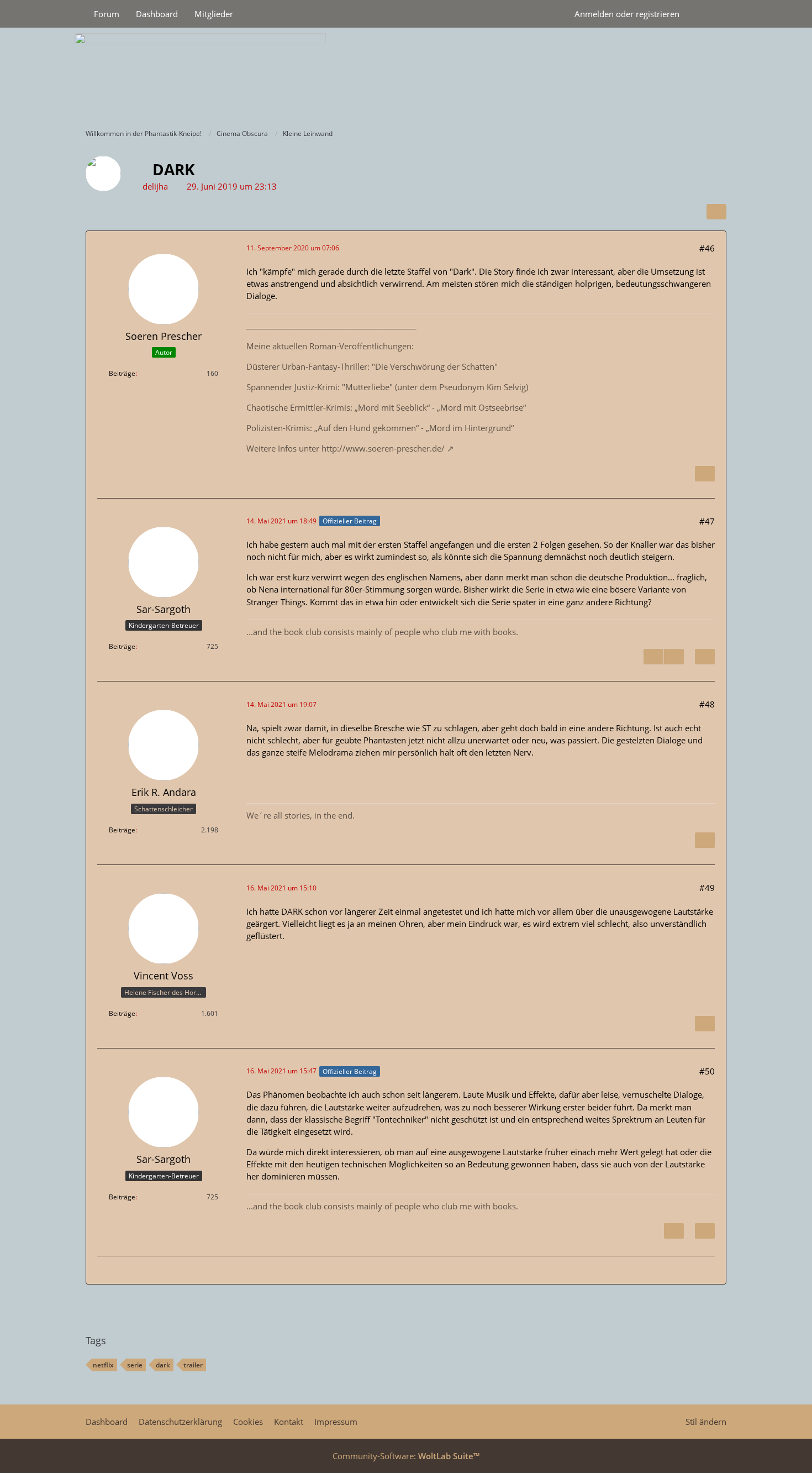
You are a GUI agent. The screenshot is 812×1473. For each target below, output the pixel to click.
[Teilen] (716, 211)
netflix (103, 1365)
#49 (707, 887)
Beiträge (122, 373)
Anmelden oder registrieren (626, 13)
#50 (707, 1071)
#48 (707, 704)
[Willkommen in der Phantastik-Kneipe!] (406, 75)
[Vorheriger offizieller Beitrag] (653, 656)
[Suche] (707, 14)
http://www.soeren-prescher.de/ (383, 448)
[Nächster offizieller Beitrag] (674, 656)
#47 (707, 521)
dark (163, 1365)
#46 (707, 248)
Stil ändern (706, 1421)
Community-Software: (406, 1455)
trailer (193, 1365)
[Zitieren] (705, 473)
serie (135, 1365)
